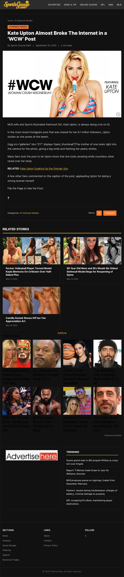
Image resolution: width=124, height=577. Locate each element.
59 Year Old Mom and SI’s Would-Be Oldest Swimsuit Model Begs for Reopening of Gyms (92, 271)
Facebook (109, 213)
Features (7, 550)
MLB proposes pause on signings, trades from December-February (90, 482)
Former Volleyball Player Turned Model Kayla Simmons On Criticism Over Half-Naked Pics (29, 271)
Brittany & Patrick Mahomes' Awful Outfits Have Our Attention (76, 424)
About (47, 536)
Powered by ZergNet (112, 435)
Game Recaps (9, 545)
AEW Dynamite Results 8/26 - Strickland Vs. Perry (43, 424)
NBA (111, 4)
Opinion (6, 555)
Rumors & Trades (11, 560)
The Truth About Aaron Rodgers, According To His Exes (105, 424)
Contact (48, 540)
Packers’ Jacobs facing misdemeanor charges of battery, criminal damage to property (91, 492)
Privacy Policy (51, 545)
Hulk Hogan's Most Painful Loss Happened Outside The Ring (16, 376)
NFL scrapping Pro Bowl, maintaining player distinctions (89, 502)
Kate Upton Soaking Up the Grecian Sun (44, 168)
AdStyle (62, 332)
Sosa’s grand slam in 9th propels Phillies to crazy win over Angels (92, 462)
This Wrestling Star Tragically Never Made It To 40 (106, 376)
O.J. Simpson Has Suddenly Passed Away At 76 (46, 374)
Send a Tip (70, 4)
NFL (103, 4)
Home (10, 20)
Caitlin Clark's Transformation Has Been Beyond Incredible (76, 376)
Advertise (54, 4)
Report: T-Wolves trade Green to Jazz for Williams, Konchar (87, 472)
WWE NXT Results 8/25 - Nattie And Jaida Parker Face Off (16, 424)
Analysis (7, 540)
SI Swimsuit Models (24, 20)
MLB (119, 4)
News (5, 536)
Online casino (88, 4)
